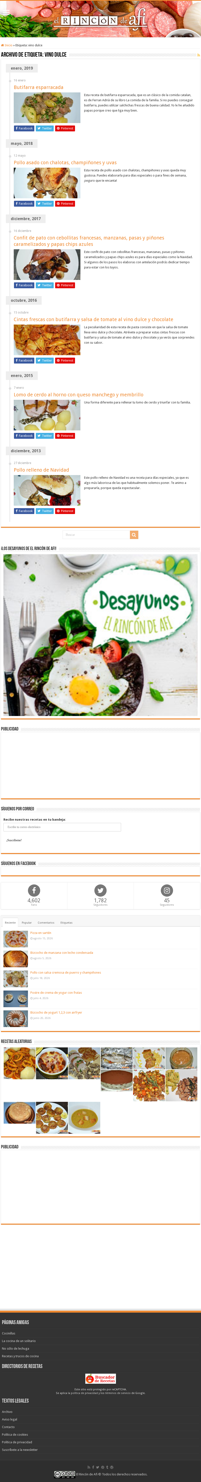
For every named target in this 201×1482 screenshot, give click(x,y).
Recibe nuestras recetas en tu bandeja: (34, 819)
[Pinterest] (103, 1467)
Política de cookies (15, 1434)
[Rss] (89, 1467)
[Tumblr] (107, 1467)
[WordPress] (112, 1467)
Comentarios (46, 922)
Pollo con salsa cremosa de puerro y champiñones (65, 972)
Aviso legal (9, 1419)
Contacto (8, 1427)
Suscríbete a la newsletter (20, 1450)
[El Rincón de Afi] (100, 19)
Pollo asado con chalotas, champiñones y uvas (65, 162)
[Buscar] (134, 535)
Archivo (7, 1412)
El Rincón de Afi (87, 1474)
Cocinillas (8, 1333)
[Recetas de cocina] (100, 1378)
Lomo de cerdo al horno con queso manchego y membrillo (78, 395)
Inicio (8, 45)
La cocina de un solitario (19, 1341)
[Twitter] (98, 1467)
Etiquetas (67, 922)
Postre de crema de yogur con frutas (56, 992)
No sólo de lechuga (15, 1348)
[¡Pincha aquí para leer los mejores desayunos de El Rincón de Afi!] (100, 635)
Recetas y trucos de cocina (20, 1356)
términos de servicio (118, 1393)
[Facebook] (93, 1467)
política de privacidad (84, 1393)
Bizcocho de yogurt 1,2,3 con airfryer (56, 1012)
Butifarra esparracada (38, 87)
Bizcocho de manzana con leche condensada (61, 953)
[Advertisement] (100, 765)
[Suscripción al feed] (198, 55)
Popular (27, 922)
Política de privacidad (17, 1442)
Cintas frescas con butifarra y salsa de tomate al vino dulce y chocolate (93, 319)
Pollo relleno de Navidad (41, 470)
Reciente (10, 922)
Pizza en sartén (40, 933)
